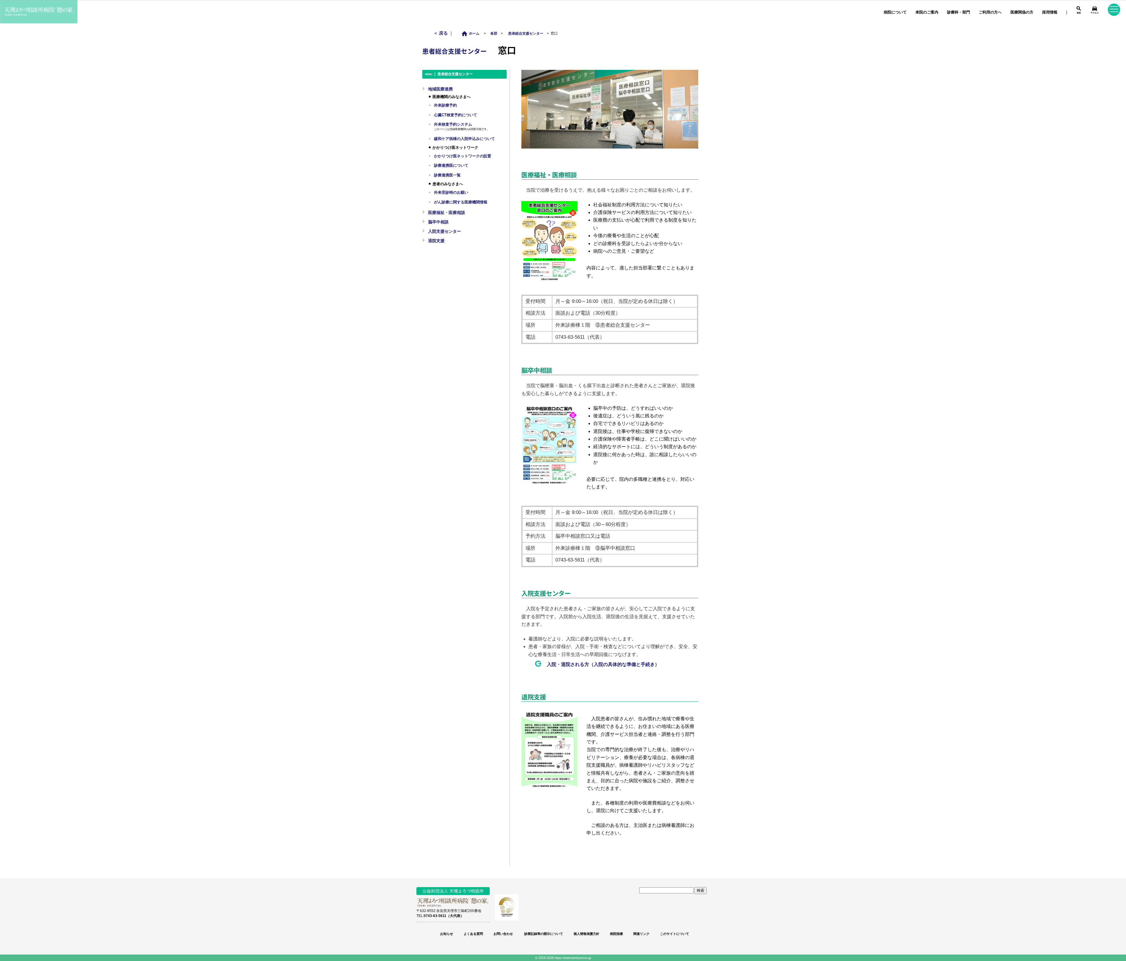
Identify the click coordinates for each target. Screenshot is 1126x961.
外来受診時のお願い (451, 192)
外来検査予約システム (453, 124)
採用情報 (1049, 12)
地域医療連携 (440, 89)
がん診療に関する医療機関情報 (460, 202)
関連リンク (641, 933)
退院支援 (436, 240)
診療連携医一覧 (447, 175)
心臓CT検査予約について (455, 115)
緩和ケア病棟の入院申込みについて (464, 139)
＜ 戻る (441, 33)
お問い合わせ (503, 933)
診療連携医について (451, 165)
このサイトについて (674, 933)
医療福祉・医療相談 (446, 212)
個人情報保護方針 (586, 933)
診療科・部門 (958, 12)
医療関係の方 (1021, 12)
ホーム (472, 33)
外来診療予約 (445, 105)
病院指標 (616, 933)
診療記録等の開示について (543, 933)
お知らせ (446, 933)
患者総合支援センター (525, 33)
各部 (493, 33)
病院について (895, 12)
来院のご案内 (926, 12)
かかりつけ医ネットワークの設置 (462, 156)
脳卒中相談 (438, 222)
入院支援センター (444, 231)
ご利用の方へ (990, 12)
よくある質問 (473, 933)
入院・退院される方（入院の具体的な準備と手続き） (603, 664)
